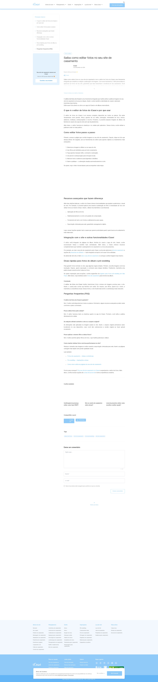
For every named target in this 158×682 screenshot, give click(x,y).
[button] (66, 75)
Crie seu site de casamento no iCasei (88, 370)
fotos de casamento (93, 275)
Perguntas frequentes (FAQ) (44, 49)
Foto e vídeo (68, 53)
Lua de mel (88, 4)
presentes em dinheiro (77, 252)
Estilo (69, 4)
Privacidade (71, 675)
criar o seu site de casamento (90, 256)
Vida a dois (97, 4)
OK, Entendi (114, 673)
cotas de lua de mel (89, 372)
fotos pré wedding (89, 436)
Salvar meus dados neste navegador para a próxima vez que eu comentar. (83, 486)
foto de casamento (78, 436)
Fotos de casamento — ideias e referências (80, 356)
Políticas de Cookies (62, 675)
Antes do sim (49, 4)
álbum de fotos (68, 436)
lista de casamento (118, 250)
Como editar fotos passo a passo (46, 27)
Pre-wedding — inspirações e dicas (77, 360)
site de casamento (100, 436)
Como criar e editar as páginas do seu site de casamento (84, 364)
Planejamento (60, 4)
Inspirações (77, 4)
